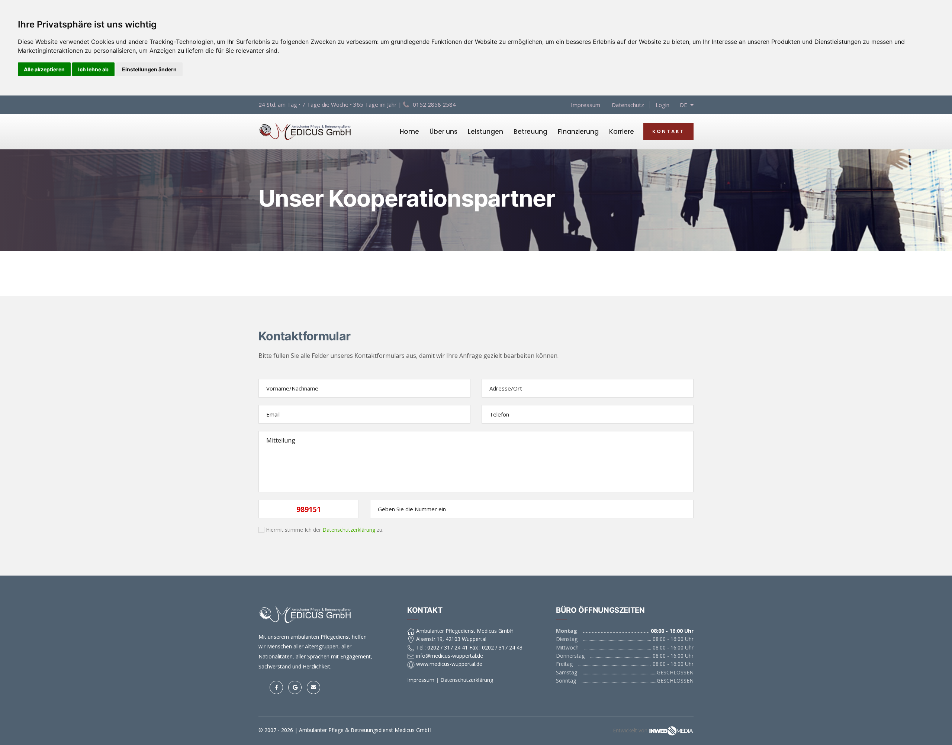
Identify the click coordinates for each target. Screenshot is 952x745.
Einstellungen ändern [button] (149, 69)
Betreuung (530, 131)
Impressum (585, 104)
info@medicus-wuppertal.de (449, 655)
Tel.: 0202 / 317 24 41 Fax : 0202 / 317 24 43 (468, 647)
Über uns (443, 131)
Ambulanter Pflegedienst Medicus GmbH (464, 630)
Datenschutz (628, 104)
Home (409, 131)
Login (662, 104)
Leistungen (485, 131)
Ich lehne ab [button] (93, 69)
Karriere (621, 131)
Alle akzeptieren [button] (44, 69)
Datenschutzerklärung (348, 529)
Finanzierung (578, 131)
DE (685, 104)
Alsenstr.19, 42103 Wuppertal (450, 638)
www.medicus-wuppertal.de (448, 663)
